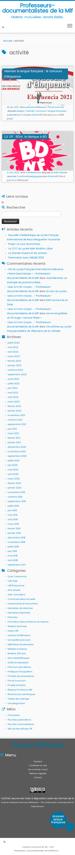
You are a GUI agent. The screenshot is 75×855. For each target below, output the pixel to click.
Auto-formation (16, 594)
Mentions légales (37, 773)
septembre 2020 (17, 456)
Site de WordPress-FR (20, 728)
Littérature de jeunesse (21, 644)
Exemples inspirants (19, 612)
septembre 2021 (17, 424)
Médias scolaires (17, 649)
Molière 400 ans (17, 653)
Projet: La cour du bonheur (24, 244)
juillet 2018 (13, 546)
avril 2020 (13, 474)
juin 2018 (12, 551)
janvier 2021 (14, 442)
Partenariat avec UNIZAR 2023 (26, 257)
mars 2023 (14, 356)
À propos (38, 761)
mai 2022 (13, 392)
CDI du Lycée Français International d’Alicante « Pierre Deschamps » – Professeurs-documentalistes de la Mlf (35, 274)
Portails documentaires (21, 676)
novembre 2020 (17, 451)
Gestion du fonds (17, 626)
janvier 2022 (14, 410)
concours (41, 110)
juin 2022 (13, 388)
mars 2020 (14, 478)
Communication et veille (21, 599)
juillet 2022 (14, 383)
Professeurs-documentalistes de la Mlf (37, 8)
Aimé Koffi (36, 114)
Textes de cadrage (18, 698)
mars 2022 (14, 401)
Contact (38, 777)
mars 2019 (13, 524)
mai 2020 (13, 469)
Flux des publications (19, 719)
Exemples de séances (20, 608)
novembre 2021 (16, 415)
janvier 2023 (14, 365)
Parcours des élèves (19, 667)
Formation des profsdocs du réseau (28, 621)
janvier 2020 (14, 487)
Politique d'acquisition (20, 671)
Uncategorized (16, 703)
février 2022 (14, 406)
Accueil (7, 41)
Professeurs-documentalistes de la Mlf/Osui (36, 850)
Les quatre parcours (19, 640)
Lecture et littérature (35, 107)
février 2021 (14, 438)
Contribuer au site (38, 765)
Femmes (13, 617)
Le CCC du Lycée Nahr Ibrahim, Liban (31, 248)
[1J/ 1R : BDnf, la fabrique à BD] (37, 151)
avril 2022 (13, 397)
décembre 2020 (17, 447)
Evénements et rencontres (23, 603)
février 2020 (14, 483)
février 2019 (14, 528)
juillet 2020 (14, 460)
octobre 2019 (15, 496)
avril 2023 (13, 351)
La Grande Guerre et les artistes (27, 253)
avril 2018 (13, 560)
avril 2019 (13, 519)
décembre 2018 (16, 537)
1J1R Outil (12, 581)
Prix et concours (56, 107)
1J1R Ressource (33, 172)
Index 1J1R (13, 630)
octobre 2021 (15, 419)
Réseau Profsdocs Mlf (20, 689)
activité (30, 110)
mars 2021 (13, 433)
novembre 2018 (16, 542)
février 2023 (14, 360)
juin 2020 (13, 465)
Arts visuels (14, 590)
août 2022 (13, 379)
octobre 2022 (15, 370)
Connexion (14, 715)
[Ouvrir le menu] (69, 26)
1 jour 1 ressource (17, 576)
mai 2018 (12, 555)
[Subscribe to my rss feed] (3, 27)
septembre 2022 (17, 374)
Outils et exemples (18, 662)
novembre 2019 (16, 492)
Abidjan (20, 110)
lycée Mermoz (14, 114)
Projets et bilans (17, 685)
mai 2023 (13, 347)
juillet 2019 (13, 505)
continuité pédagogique (31, 176)
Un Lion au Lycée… (57, 291)
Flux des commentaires (21, 724)
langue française (57, 110)
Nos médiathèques (18, 658)
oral (25, 114)
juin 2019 (12, 510)
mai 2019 (12, 515)
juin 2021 (12, 428)
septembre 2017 (17, 564)
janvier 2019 (14, 533)
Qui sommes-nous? (38, 769)
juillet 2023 (14, 342)
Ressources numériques (21, 694)
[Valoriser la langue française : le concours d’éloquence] (37, 85)
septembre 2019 (17, 501)
